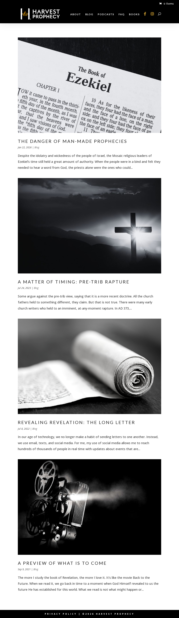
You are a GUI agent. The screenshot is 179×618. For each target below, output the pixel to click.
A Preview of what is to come (62, 563)
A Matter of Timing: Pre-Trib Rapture (74, 281)
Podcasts (106, 14)
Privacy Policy (61, 613)
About (75, 14)
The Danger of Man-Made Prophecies (72, 141)
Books (134, 14)
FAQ (122, 14)
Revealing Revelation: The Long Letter (76, 422)
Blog (89, 14)
